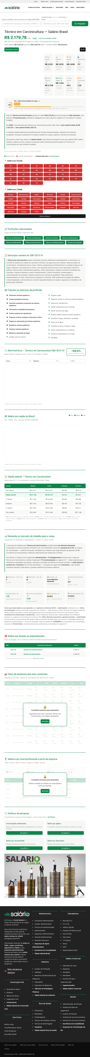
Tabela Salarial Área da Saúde (46, 1030)
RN (23, 178)
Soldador (38, 972)
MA (50, 170)
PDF (84, 49)
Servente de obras (13, 989)
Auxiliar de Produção (42, 969)
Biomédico (38, 1014)
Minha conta (44, 1)
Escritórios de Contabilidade (73, 1024)
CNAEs (72, 7)
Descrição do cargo (11, 49)
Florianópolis (37, 199)
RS (37, 178)
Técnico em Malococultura (54, 242)
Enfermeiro (39, 1011)
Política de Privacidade (58, 1045)
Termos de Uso (43, 1045)
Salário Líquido (68, 927)
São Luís (76, 207)
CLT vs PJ (66, 924)
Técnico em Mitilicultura (14, 238)
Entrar (36, 1)
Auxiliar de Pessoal (70, 1014)
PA (23, 174)
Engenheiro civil (12, 999)
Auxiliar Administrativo (43, 924)
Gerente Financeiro (42, 940)
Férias (65, 944)
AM (50, 166)
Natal (49, 203)
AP (37, 166)
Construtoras (12, 1002)
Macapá (10, 203)
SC (76, 178)
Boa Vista (50, 194)
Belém (37, 194)
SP (10, 183)
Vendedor (66, 972)
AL (23, 166)
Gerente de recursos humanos (74, 1020)
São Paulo (11, 212)
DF (10, 170)
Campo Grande (76, 194)
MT (63, 170)
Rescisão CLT (67, 921)
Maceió (23, 203)
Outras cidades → (45, 216)
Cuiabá (10, 199)
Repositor (66, 969)
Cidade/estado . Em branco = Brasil (54, 18)
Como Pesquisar (69, 1)
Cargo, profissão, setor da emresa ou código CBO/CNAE (20, 19)
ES (23, 170)
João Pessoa (76, 199)
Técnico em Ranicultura (70, 238)
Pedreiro (10, 992)
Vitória (37, 212)
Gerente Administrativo (43, 937)
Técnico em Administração (44, 927)
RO (50, 178)
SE (23, 183)
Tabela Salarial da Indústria (45, 995)
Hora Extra (66, 937)
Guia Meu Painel (81, 1)
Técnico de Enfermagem (43, 1024)
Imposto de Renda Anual (72, 930)
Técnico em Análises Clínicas (45, 1020)
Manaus (36, 203)
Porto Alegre (76, 203)
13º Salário (67, 940)
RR (63, 178)
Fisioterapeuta (40, 1017)
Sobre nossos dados (10, 1045)
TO (37, 183)
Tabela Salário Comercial (72, 989)
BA (63, 166)
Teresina (23, 212)
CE (76, 166)
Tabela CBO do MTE (38, 658)
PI (75, 174)
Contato (6, 1049)
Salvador (63, 207)
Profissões (59, 7)
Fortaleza (50, 199)
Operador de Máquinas (43, 985)
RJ (10, 178)
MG (11, 174)
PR (50, 174)
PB (37, 174)
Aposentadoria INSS (70, 950)
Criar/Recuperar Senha (56, 1)
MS (76, 170)
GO (37, 170)
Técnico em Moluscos (33, 238)
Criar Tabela (80, 7)
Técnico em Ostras (51, 238)
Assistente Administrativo (44, 921)
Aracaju (10, 194)
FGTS (64, 947)
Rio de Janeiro (49, 207)
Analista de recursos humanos (74, 1017)
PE (63, 174)
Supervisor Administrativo (44, 934)
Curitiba (23, 199)
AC (11, 166)
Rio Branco (36, 207)
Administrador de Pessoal (72, 1004)
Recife (24, 207)
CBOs (66, 7)
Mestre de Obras (13, 996)
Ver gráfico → (24, 833)
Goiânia (63, 199)
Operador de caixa (69, 966)
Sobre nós (71, 1045)
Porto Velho (10, 207)
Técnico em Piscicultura (33, 242)
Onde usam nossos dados (27, 1045)
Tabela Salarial (47, 7)
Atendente (66, 975)
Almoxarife (39, 982)
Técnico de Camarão (75, 242)
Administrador (40, 930)
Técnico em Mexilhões (13, 242)
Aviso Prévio (67, 934)
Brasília (63, 194)
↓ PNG (72, 361)
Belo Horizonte (23, 194)
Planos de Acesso (34, 7)
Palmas (63, 203)
